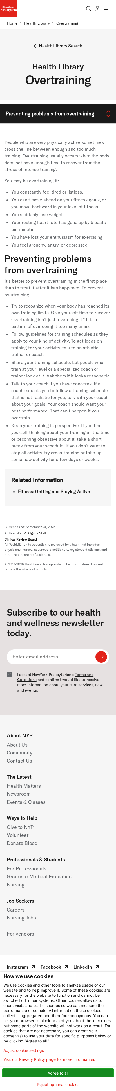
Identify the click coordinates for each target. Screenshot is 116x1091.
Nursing (15, 884)
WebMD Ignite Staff (31, 533)
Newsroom (19, 794)
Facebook (55, 967)
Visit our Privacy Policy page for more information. (49, 1059)
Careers (15, 909)
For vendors (20, 933)
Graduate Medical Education (39, 876)
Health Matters (24, 786)
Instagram (21, 967)
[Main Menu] (106, 8)
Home (12, 23)
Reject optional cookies (58, 1084)
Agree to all (58, 1073)
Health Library (37, 23)
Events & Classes (26, 802)
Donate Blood (22, 843)
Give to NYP (20, 827)
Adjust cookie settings (23, 1050)
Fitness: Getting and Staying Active (54, 491)
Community (19, 752)
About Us (17, 744)
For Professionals (26, 868)
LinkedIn (86, 967)
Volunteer (18, 835)
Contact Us (19, 761)
